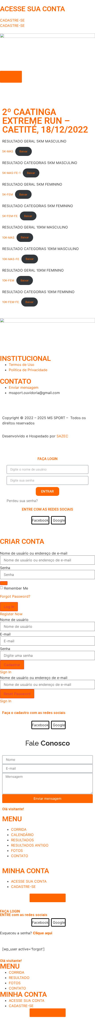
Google (59, 520)
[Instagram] (5, 400)
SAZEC (63, 436)
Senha (5, 567)
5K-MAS (7, 151)
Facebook (40, 520)
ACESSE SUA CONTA (32, 9)
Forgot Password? (15, 596)
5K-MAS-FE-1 (11, 173)
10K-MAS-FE (10, 259)
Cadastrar (12, 665)
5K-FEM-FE (10, 216)
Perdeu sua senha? (22, 500)
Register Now (11, 614)
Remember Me (16, 588)
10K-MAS (8, 237)
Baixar (23, 151)
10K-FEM (8, 280)
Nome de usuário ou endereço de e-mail (33, 553)
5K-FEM (7, 194)
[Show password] (4, 583)
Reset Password (17, 694)
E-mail (5, 634)
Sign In (5, 672)
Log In (9, 606)
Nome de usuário (14, 619)
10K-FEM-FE (10, 302)
